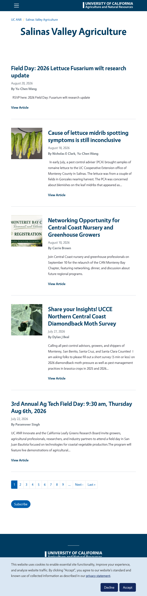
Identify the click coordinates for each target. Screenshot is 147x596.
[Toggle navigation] (16, 6)
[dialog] (73, 576)
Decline (109, 587)
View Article (20, 107)
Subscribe (20, 504)
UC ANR (16, 19)
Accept (127, 587)
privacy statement (98, 576)
